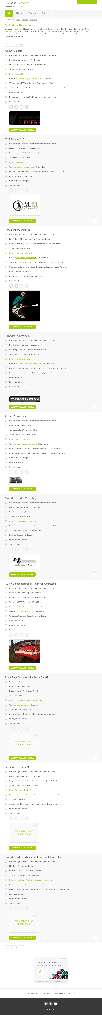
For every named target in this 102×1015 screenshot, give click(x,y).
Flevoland (12, 866)
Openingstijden (15, 92)
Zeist (18, 425)
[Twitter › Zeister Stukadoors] (11, 472)
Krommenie (25, 507)
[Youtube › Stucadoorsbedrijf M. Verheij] (27, 549)
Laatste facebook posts (32, 97)
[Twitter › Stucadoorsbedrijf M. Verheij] (11, 549)
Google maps (36, 60)
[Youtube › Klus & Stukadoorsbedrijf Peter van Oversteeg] (27, 635)
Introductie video (51, 97)
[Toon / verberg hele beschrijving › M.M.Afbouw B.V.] (51, 171)
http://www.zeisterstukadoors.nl (27, 444)
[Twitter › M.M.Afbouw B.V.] (11, 190)
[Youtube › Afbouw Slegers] (27, 107)
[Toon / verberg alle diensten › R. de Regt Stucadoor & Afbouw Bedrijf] (51, 714)
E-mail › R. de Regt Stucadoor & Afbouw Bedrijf (26, 700)
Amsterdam (25, 345)
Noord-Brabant (14, 60)
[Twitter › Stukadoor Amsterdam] (11, 392)
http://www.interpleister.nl (25, 885)
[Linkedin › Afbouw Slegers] (22, 107)
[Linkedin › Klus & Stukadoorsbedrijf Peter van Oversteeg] (22, 635)
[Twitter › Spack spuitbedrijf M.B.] (11, 286)
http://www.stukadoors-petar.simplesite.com (32, 795)
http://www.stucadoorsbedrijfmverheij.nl (30, 526)
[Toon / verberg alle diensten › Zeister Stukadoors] (51, 453)
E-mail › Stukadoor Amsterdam (20, 359)
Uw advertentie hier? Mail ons (51, 982)
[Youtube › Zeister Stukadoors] (27, 472)
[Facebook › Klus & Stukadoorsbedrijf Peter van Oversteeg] (16, 635)
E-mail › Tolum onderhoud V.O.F (20, 790)
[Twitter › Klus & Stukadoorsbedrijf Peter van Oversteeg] (11, 635)
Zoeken (32, 13)
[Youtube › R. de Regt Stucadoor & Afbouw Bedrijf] (27, 729)
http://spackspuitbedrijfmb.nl (26, 258)
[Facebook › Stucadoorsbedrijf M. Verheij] (16, 549)
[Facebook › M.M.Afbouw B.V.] (16, 190)
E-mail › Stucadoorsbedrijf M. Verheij (22, 521)
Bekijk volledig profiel (22, 130)
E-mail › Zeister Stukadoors (19, 439)
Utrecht (12, 425)
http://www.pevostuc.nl (24, 611)
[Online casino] (52, 958)
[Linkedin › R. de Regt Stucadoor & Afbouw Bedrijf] (22, 729)
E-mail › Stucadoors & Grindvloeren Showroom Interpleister (30, 880)
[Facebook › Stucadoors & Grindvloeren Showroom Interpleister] (16, 908)
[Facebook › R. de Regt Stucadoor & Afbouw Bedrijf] (16, 729)
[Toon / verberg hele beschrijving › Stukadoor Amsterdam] (51, 368)
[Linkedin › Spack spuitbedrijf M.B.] (22, 286)
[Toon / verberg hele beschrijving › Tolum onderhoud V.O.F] (51, 799)
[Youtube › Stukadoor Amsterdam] (27, 392)
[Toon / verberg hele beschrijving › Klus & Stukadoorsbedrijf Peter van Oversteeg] (51, 616)
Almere (20, 866)
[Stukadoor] (9, 13)
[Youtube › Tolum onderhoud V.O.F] (27, 818)
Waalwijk (25, 593)
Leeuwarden (22, 148)
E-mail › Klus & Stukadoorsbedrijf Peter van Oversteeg (29, 607)
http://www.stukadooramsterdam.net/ (29, 364)
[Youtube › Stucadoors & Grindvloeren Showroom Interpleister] (27, 908)
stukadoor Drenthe (12, 31)
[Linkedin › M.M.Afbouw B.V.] (22, 190)
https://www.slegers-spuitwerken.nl (28, 79)
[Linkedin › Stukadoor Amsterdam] (22, 392)
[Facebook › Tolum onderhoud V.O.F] (16, 818)
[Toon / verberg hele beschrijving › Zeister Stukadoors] (51, 448)
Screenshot (47, 79)
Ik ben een (87, 2)
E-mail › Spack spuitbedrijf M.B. (20, 253)
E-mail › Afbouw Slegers (18, 74)
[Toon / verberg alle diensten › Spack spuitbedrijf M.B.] (51, 267)
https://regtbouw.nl (22, 705)
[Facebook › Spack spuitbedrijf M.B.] (16, 286)
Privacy (55, 1010)
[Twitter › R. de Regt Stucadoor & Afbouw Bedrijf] (11, 729)
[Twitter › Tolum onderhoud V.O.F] (11, 818)
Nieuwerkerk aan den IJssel (30, 239)
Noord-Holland (14, 345)
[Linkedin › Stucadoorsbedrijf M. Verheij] (22, 549)
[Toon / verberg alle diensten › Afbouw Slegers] (51, 88)
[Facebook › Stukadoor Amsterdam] (16, 392)
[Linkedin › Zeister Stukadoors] (22, 472)
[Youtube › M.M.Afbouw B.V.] (27, 190)
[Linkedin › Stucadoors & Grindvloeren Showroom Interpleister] (22, 908)
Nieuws (19, 13)
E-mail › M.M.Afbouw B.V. (18, 162)
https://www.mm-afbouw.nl (25, 167)
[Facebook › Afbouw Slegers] (16, 107)
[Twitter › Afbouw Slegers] (11, 107)
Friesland (12, 148)
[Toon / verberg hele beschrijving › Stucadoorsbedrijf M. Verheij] (51, 530)
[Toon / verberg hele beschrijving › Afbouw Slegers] (51, 83)
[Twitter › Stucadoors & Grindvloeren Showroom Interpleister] (11, 908)
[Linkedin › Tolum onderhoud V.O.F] (22, 818)
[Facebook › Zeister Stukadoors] (16, 472)
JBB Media (49, 1010)
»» (21, 45)
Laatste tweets (15, 97)
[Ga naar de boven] (95, 130)
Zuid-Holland (13, 239)
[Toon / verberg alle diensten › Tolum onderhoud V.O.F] (51, 804)
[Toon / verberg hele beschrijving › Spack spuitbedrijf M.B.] (51, 262)
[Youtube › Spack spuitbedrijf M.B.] (27, 286)
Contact (45, 13)
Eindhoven (25, 60)
